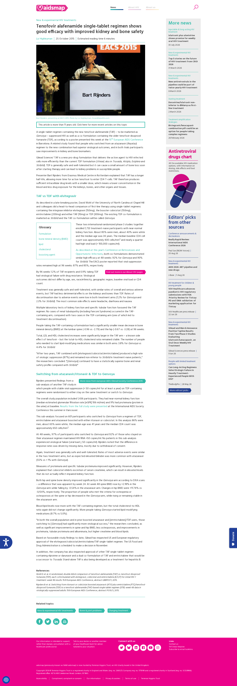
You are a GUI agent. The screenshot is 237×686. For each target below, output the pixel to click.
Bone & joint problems (91, 611)
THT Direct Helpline (177, 646)
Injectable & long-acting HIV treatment (181, 31)
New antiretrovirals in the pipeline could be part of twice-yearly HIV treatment (182, 84)
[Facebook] (39, 621)
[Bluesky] (129, 647)
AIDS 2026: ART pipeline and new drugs (182, 268)
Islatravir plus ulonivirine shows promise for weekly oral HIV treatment (181, 38)
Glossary (45, 227)
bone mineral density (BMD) (53, 239)
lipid (41, 244)
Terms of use (130, 678)
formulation (45, 234)
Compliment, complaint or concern (67, 678)
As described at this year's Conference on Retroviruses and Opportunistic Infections (108, 252)
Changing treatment (118, 611)
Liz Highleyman (44, 39)
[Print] (64, 621)
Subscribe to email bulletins (181, 649)
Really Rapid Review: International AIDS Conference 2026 (178, 242)
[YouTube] (150, 647)
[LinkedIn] (56, 621)
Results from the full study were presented (83, 406)
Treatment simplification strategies (179, 121)
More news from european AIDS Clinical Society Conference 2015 (111, 381)
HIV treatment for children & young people (181, 284)
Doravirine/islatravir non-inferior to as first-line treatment (182, 105)
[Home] (73, 8)
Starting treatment (176, 99)
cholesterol (45, 249)
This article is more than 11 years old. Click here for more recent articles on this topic (82, 125)
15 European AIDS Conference (126, 140)
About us (150, 7)
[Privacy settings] (6, 680)
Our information (94, 678)
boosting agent (47, 255)
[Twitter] (48, 621)
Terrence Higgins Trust (150, 678)
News (113, 7)
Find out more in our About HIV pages (124, 272)
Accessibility (41, 678)
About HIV (133, 7)
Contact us (173, 644)
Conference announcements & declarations (182, 235)
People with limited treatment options (181, 363)
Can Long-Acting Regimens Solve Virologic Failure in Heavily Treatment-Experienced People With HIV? (182, 373)
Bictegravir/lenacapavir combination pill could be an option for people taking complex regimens (183, 130)
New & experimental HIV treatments (56, 20)
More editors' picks (179, 390)
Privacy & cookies (113, 678)
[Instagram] (158, 647)
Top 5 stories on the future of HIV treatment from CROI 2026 (183, 61)
